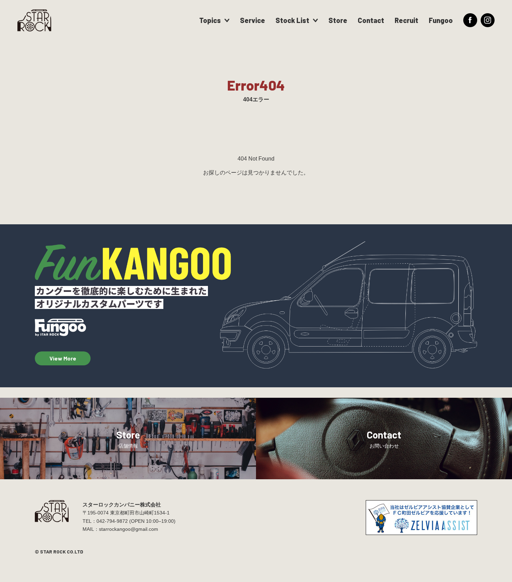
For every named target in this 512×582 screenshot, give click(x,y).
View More (62, 358)
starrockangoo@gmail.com (128, 529)
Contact (371, 20)
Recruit (406, 20)
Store (337, 20)
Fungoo (441, 20)
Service (252, 20)
